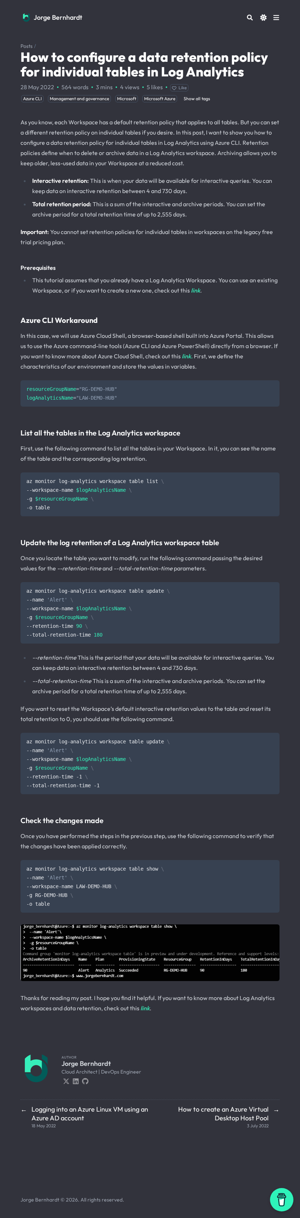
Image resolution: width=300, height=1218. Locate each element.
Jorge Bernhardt (58, 17)
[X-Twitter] (66, 1080)
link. (187, 356)
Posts (26, 46)
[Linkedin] (75, 1080)
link (195, 290)
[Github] (85, 1080)
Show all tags (197, 98)
